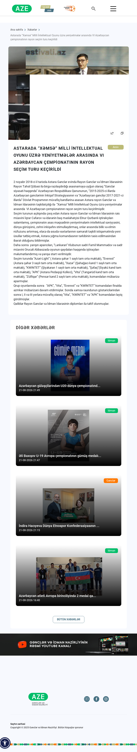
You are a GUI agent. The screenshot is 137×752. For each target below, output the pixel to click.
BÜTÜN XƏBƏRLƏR (68, 619)
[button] (5, 743)
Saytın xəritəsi (17, 724)
